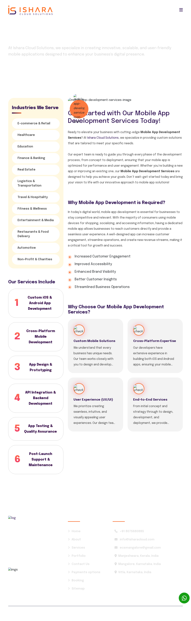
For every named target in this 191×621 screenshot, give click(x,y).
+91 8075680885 (131, 531)
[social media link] (161, 613)
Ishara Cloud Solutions (103, 137)
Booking (78, 580)
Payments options (86, 572)
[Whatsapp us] (184, 598)
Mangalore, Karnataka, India (139, 564)
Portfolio (79, 556)
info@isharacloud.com (136, 539)
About (76, 539)
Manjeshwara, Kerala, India (138, 556)
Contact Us (81, 564)
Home (12, 71)
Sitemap (78, 588)
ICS (28, 613)
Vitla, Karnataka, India (134, 572)
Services (32, 71)
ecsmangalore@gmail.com (140, 547)
